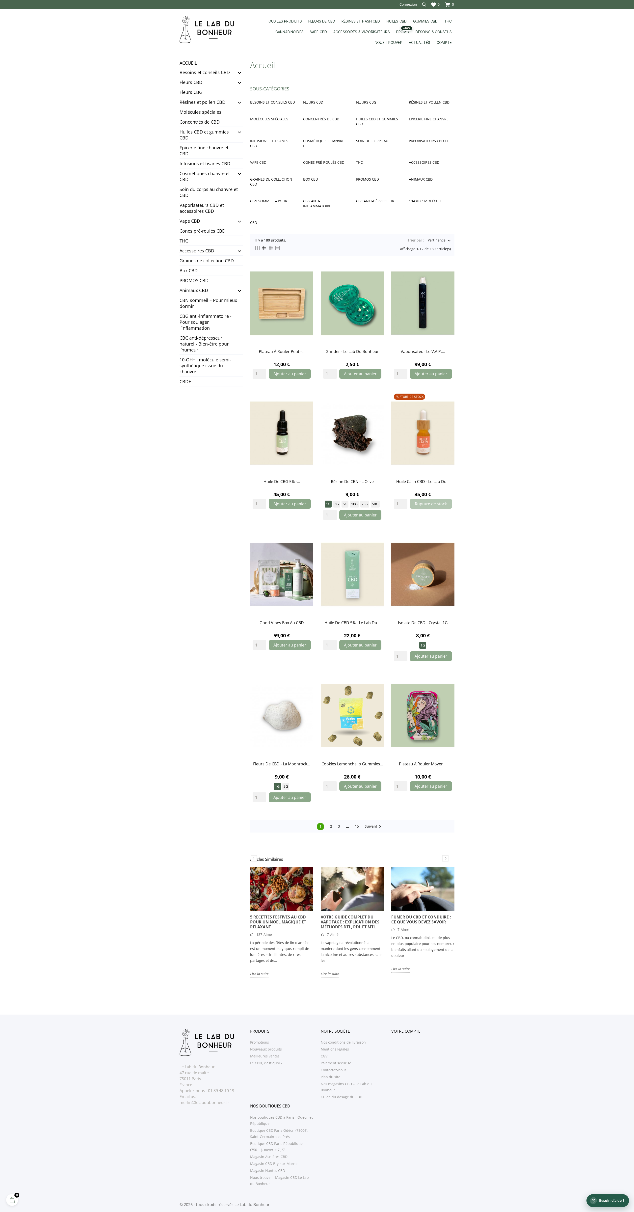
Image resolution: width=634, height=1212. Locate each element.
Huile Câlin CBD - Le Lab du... (422, 481)
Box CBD (189, 270)
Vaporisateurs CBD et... (430, 140)
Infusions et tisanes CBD (205, 163)
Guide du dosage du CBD (341, 1097)
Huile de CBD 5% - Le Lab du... (352, 622)
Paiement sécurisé (336, 1063)
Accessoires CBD (197, 251)
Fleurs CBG (191, 92)
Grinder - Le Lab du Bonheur (352, 351)
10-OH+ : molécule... (427, 201)
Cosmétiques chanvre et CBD (205, 176)
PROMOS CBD (194, 280)
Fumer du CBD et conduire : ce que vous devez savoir (421, 919)
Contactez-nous (333, 1070)
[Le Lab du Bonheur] (211, 29)
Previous (254, 858)
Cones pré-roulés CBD (202, 231)
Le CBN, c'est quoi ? (266, 1063)
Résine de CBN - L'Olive (352, 481)
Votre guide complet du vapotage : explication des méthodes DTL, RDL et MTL (350, 922)
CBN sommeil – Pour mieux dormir (208, 303)
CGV (324, 1056)
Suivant (374, 827)
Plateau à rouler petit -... (282, 351)
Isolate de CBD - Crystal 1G (423, 622)
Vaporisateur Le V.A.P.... (423, 351)
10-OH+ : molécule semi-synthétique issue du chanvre (205, 366)
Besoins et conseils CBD (205, 72)
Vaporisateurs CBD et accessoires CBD (202, 208)
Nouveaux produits (266, 1049)
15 (357, 826)
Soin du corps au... (373, 140)
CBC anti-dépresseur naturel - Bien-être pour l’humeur (204, 344)
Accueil (188, 63)
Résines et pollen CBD (202, 102)
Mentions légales (335, 1049)
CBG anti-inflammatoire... (318, 203)
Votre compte (406, 1031)
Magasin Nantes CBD (267, 1170)
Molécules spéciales (200, 112)
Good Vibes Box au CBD (282, 622)
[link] (281, 303)
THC (184, 241)
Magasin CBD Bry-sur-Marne (273, 1163)
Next (445, 858)
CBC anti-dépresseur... (376, 201)
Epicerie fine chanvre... (430, 119)
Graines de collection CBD (207, 261)
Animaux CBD (194, 290)
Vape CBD (190, 221)
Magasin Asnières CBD (269, 1156)
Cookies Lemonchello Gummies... (352, 764)
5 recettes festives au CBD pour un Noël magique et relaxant (278, 922)
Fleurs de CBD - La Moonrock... (281, 764)
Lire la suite (259, 973)
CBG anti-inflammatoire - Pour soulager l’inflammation (206, 322)
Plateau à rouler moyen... (423, 764)
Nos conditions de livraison (343, 1042)
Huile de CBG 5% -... (282, 481)
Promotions (259, 1042)
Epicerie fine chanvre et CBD (204, 151)
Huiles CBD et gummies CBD (204, 135)
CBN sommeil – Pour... (270, 201)
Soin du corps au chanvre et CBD (209, 192)
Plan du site (330, 1077)
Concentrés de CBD (200, 122)
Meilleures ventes (265, 1056)
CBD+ (185, 381)
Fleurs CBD (191, 82)
